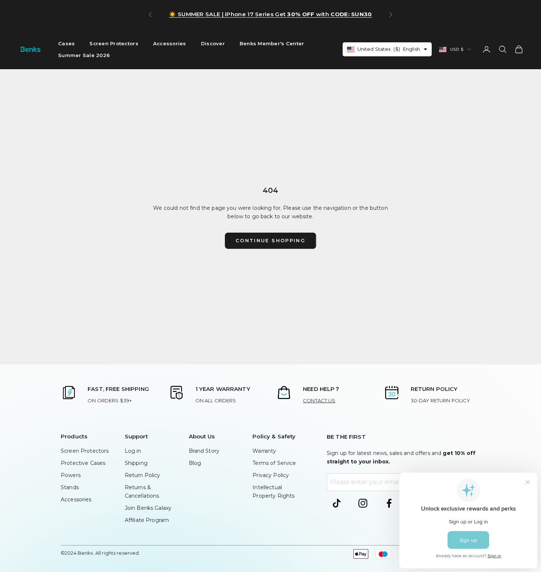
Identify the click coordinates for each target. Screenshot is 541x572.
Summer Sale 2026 (84, 55)
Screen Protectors (113, 43)
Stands (70, 487)
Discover (213, 43)
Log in (133, 451)
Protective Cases (83, 463)
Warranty (264, 451)
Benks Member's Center (272, 43)
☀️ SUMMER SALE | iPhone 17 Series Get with (270, 14)
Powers (71, 475)
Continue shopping (270, 240)
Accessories (169, 43)
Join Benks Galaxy (148, 508)
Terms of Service (274, 463)
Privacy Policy (270, 475)
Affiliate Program (147, 520)
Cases (66, 43)
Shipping (136, 463)
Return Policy (142, 475)
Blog (195, 463)
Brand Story (204, 451)
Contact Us (319, 400)
